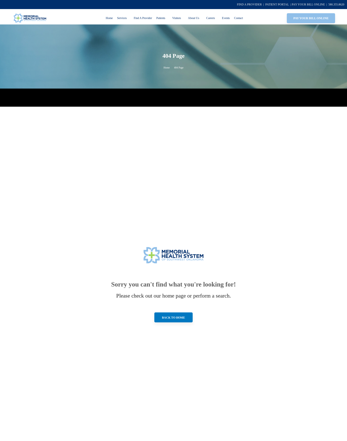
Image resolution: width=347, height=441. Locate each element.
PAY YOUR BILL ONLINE (308, 4)
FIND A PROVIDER (249, 4)
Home (167, 67)
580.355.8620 (336, 4)
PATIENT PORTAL (277, 4)
